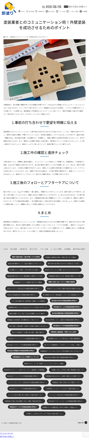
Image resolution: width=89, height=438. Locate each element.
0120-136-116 (51, 6)
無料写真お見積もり (77, 6)
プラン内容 (62, 11)
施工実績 (31, 11)
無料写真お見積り (79, 249)
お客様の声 (41, 11)
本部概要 (84, 11)
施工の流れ (51, 11)
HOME (23, 11)
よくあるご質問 (73, 11)
